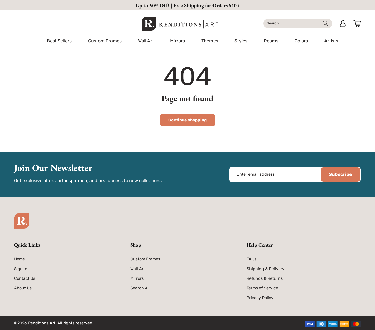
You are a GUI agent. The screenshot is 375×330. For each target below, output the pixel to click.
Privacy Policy (260, 297)
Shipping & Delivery (265, 268)
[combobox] (297, 23)
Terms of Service (262, 288)
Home (19, 259)
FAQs (251, 259)
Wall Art (137, 268)
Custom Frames (145, 259)
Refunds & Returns (265, 278)
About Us (23, 288)
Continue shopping (187, 120)
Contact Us (24, 278)
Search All (140, 288)
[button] (105, 41)
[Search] (325, 23)
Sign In (20, 268)
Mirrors (137, 278)
